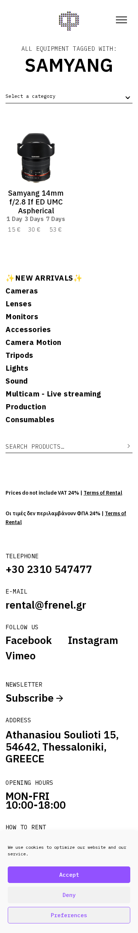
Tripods (19, 355)
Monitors (22, 316)
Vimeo (21, 655)
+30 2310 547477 (49, 569)
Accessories (28, 329)
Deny (69, 894)
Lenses (19, 303)
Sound (17, 381)
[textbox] (31, 96)
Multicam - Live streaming (53, 393)
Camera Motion (33, 342)
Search (123, 446)
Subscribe (31, 698)
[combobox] (69, 96)
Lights (17, 368)
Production (26, 406)
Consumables (30, 419)
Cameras (22, 290)
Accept (69, 874)
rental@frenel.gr (46, 605)
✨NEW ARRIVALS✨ (44, 278)
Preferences (69, 915)
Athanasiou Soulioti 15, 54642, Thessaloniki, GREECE (62, 746)
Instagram (93, 640)
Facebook (29, 640)
